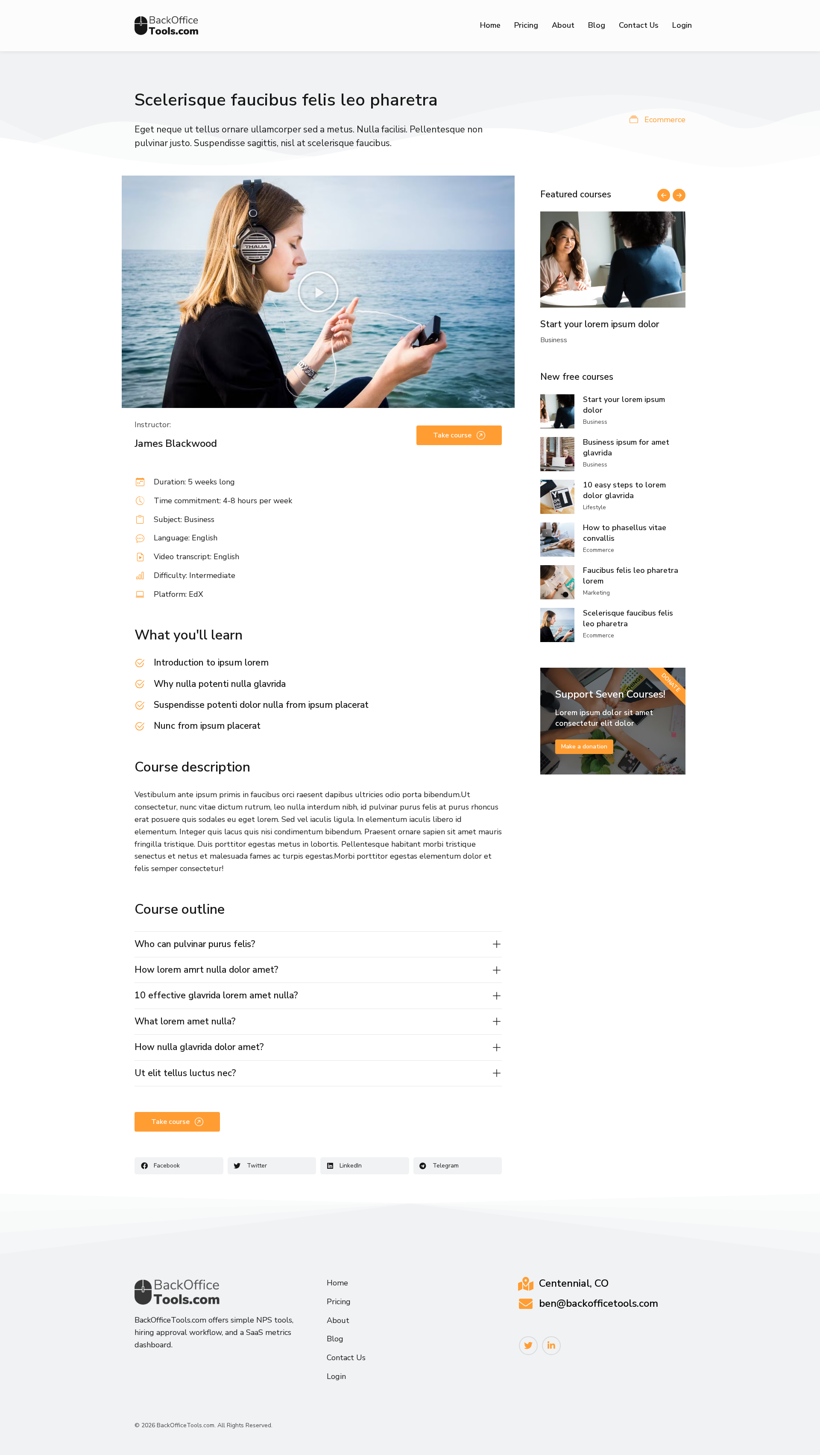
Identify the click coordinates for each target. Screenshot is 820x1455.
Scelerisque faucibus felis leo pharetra (628, 618)
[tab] (318, 944)
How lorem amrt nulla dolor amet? (206, 970)
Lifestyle (594, 507)
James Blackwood (176, 443)
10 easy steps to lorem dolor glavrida (624, 490)
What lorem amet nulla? (185, 1021)
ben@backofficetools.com (598, 1303)
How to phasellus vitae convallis (624, 532)
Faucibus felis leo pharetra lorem (630, 575)
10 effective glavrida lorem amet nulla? (216, 995)
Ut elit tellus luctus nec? (185, 1073)
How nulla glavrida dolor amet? (199, 1047)
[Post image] (612, 259)
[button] (318, 291)
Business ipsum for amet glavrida (626, 447)
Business (553, 340)
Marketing (596, 593)
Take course (452, 435)
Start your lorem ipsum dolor (599, 324)
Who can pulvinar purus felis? (195, 944)
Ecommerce (664, 119)
